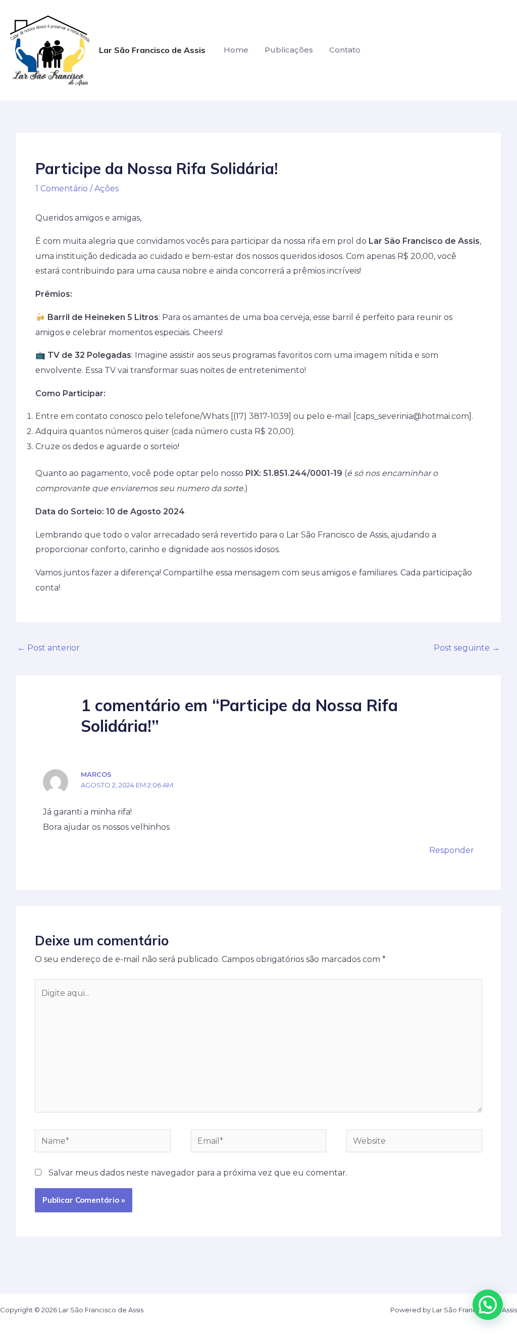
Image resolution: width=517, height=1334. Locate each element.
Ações (106, 188)
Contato (344, 50)
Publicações (289, 50)
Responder (451, 850)
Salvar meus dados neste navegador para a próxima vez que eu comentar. (197, 1173)
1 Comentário (61, 188)
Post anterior (48, 648)
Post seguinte (467, 648)
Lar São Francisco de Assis (152, 50)
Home (236, 50)
